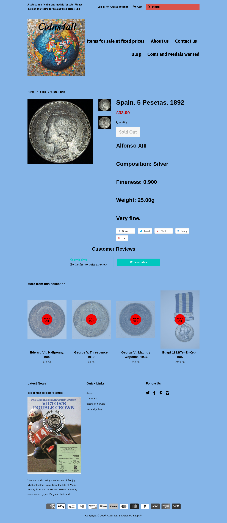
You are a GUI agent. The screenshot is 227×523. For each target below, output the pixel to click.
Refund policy (94, 409)
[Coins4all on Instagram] (167, 393)
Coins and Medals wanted (173, 54)
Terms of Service (96, 403)
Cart (139, 6)
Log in (101, 6)
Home (30, 91)
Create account (119, 6)
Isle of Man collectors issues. (45, 392)
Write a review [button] (138, 262)
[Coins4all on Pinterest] (161, 393)
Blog (136, 54)
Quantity (121, 122)
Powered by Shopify (130, 515)
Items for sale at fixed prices (115, 41)
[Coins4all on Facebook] (154, 393)
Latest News (36, 383)
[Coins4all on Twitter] (148, 393)
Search (90, 393)
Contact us (186, 41)
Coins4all (112, 515)
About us (160, 41)
